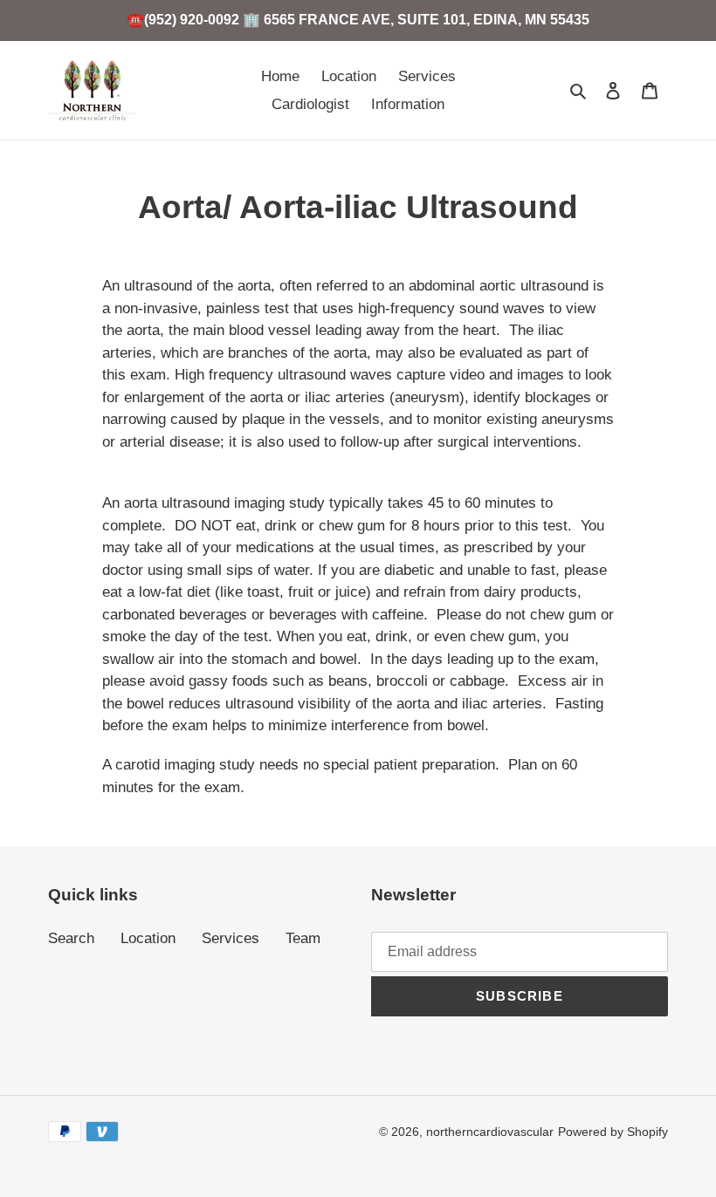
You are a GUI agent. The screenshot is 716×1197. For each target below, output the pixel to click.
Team (303, 938)
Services (230, 938)
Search (71, 938)
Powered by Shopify (613, 1132)
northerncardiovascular (490, 1132)
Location (148, 938)
